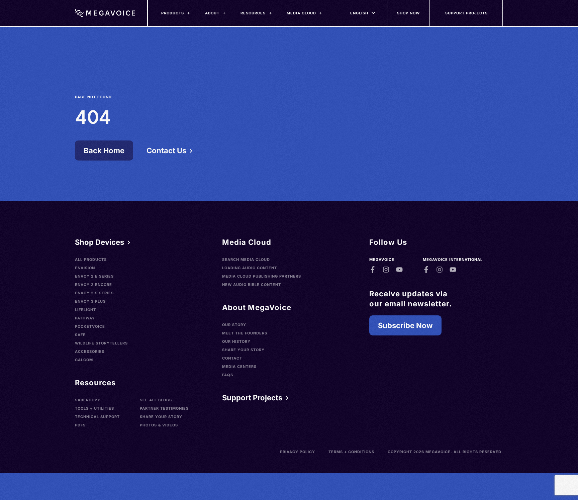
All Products (91, 259)
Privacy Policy (297, 451)
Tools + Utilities (94, 408)
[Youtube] (399, 269)
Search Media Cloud (246, 259)
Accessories (89, 351)
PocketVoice (90, 326)
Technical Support (97, 416)
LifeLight (85, 309)
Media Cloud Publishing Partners (261, 276)
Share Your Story (161, 416)
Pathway (85, 318)
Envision (85, 268)
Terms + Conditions (351, 451)
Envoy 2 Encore (93, 284)
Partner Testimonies (164, 408)
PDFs (80, 425)
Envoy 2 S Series (94, 293)
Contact (232, 358)
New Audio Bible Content (251, 284)
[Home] (105, 13)
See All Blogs (156, 400)
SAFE (80, 334)
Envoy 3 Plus (90, 301)
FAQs (227, 375)
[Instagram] (386, 269)
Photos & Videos (159, 425)
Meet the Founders (244, 333)
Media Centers (239, 366)
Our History (236, 341)
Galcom (84, 360)
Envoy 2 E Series (94, 276)
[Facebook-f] (372, 269)
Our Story (234, 324)
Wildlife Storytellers (101, 343)
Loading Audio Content (249, 268)
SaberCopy (87, 400)
